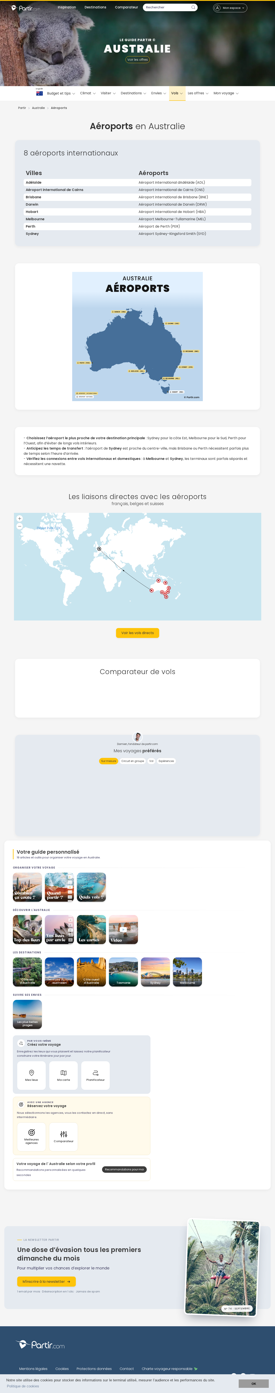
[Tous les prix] (27, 887)
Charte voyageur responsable (167, 1368)
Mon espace (232, 8)
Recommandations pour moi (124, 1169)
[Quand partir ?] (59, 887)
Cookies (62, 1368)
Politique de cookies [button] (23, 1386)
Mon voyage (224, 93)
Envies (157, 93)
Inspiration (67, 7)
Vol (151, 761)
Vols (175, 93)
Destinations (95, 7)
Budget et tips (59, 93)
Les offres (196, 93)
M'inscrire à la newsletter (44, 1281)
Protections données (94, 1368)
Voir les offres (137, 59)
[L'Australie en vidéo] (123, 929)
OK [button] (254, 1383)
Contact (127, 1368)
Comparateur (126, 7)
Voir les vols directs (137, 632)
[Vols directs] (91, 887)
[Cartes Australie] (91, 929)
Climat (86, 93)
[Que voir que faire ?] (27, 929)
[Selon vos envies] (59, 929)
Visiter (106, 93)
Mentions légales (33, 1368)
